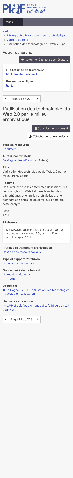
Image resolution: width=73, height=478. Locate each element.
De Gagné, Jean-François (19, 160)
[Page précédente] (6, 98)
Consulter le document (52, 128)
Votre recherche (17, 39)
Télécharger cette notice (49, 136)
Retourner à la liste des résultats (46, 59)
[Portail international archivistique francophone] (36, 9)
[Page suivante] (38, 98)
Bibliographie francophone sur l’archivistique (36, 35)
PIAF (6, 31)
